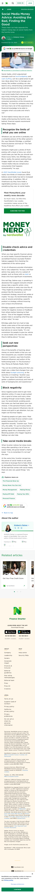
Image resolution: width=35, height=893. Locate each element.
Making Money (25, 489)
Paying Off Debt (8, 494)
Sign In (20, 3)
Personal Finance (9, 498)
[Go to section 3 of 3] (20, 591)
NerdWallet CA (19, 871)
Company (7, 652)
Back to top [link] (8, 513)
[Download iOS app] (10, 632)
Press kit (7, 686)
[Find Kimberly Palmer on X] (15, 528)
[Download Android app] (24, 632)
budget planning (17, 372)
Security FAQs (24, 655)
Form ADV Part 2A (16, 813)
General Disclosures (21, 816)
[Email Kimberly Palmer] (18, 528)
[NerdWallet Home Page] (7, 3)
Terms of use (8, 699)
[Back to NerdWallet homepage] (3, 9)
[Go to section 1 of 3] (14, 591)
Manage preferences (17, 884)
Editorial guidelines (7, 671)
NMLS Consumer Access (11, 754)
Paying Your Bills (23, 494)
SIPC (24, 809)
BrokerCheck (21, 818)
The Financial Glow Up (11, 481)
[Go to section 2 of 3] (17, 591)
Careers (7, 658)
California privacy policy (9, 710)
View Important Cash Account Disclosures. (15, 826)
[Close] (32, 874)
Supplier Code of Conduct (10, 702)
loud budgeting (21, 76)
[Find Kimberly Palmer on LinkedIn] (21, 528)
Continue (17, 889)
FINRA (21, 809)
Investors (7, 689)
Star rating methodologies (9, 676)
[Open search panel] (13, 3)
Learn (9, 9)
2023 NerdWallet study (12, 172)
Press (6, 683)
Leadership (8, 655)
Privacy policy (9, 706)
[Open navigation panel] (2, 3)
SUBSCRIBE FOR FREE (17, 211)
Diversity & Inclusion (8, 667)
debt (26, 274)
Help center (23, 652)
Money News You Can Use (12, 485)
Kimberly (21, 525)
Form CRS (7, 813)
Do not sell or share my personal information (9, 722)
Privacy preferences (8, 715)
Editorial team (9, 680)
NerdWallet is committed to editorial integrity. (18, 70)
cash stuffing (7, 79)
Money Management (10, 489)
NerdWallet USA (19, 867)
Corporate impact (7, 662)
